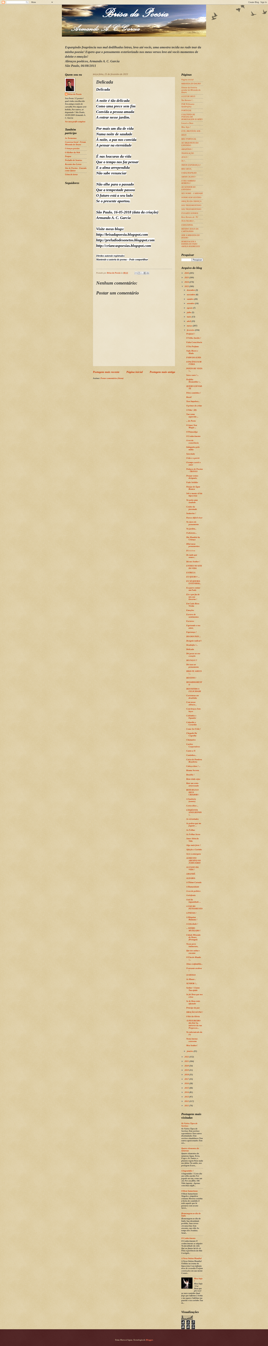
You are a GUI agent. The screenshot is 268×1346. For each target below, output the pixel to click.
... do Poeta (191, 421)
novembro (191, 295)
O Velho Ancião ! (193, 338)
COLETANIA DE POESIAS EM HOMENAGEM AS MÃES (192, 116)
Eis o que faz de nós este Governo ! (193, 596)
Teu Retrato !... (187, 100)
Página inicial (134, 372)
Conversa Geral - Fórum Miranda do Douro (75, 143)
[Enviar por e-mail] (136, 273)
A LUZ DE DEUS (188, 96)
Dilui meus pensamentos (193, 545)
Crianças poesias (72, 148)
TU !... (183, 161)
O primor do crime (194, 406)
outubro (190, 299)
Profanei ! (190, 334)
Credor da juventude (191, 508)
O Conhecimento (193, 436)
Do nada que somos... (191, 556)
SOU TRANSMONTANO (191, 205)
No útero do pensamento (192, 523)
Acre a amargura (193, 854)
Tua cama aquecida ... (192, 415)
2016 (187, 1083)
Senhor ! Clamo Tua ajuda (193, 989)
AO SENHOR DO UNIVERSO (188, 188)
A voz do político (193, 891)
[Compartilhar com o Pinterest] (147, 273)
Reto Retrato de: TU (189, 217)
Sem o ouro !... (192, 375)
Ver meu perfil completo (75, 122)
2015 (187, 1088)
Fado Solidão (192, 482)
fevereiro (191, 330)
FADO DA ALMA (193, 357)
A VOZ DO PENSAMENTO (194, 907)
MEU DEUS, (186, 169)
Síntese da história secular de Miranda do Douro (191, 89)
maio (189, 317)
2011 (187, 1106)
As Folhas (190, 830)
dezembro (191, 290)
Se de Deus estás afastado (193, 1002)
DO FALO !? (191, 660)
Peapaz (68, 156)
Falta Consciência (194, 342)
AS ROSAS (191, 975)
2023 (187, 286)
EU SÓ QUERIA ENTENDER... (193, 582)
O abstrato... (191, 533)
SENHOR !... (191, 983)
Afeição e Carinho (194, 850)
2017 (187, 1079)
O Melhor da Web (72, 152)
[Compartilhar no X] (141, 273)
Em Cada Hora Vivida (192, 605)
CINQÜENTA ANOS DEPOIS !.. (194, 812)
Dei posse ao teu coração (193, 654)
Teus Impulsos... (193, 401)
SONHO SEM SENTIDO (191, 197)
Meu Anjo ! (186, 127)
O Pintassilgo (192, 432)
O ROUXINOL (187, 225)
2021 (187, 1061)
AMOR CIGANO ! (188, 177)
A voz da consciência (192, 441)
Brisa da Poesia (75, 94)
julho (189, 312)
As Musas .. (191, 979)
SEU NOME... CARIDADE (192, 193)
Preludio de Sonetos (73, 160)
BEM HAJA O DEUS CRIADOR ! (192, 792)
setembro (191, 303)
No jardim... (191, 529)
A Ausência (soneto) (191, 800)
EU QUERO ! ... (193, 577)
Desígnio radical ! (194, 641)
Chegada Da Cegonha (191, 734)
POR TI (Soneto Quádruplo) (187, 105)
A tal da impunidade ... (193, 901)
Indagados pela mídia (193, 448)
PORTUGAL (186, 110)
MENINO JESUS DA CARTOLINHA (189, 230)
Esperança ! (191, 632)
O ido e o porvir (193, 458)
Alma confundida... (194, 964)
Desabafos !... (192, 645)
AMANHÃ (190, 874)
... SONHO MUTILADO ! (193, 929)
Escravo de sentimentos (192, 615)
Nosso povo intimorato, (192, 945)
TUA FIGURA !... (188, 221)
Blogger (149, 1340)
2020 (187, 1066)
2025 (187, 277)
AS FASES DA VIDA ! (192, 868)
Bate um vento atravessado (192, 784)
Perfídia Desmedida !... (193, 380)
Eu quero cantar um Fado (193, 589)
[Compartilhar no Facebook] (144, 273)
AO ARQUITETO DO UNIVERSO (189, 144)
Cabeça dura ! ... (193, 766)
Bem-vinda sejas (193, 779)
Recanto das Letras (73, 164)
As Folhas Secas (193, 834)
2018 (187, 1075)
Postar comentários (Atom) (111, 378)
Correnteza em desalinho (192, 696)
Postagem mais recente (106, 372)
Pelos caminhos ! (193, 393)
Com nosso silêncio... (191, 703)
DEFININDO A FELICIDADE (193, 690)
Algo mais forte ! (193, 845)
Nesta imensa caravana (192, 1040)
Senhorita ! (191, 513)
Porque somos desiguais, (192, 477)
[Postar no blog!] (139, 273)
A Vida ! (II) (191, 410)
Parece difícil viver (194, 518)
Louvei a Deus (187, 123)
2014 (187, 1092)
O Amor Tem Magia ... (191, 426)
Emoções (190, 610)
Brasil (189, 397)
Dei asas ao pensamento (192, 665)
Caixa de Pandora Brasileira (194, 760)
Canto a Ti (190, 751)
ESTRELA (190, 573)
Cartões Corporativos (193, 745)
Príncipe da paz (193, 1008)
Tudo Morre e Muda (192, 352)
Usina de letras (71, 174)
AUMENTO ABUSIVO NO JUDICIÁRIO (193, 860)
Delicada (190, 649)
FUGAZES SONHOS (189, 213)
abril (189, 321)
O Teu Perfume (192, 346)
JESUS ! (184, 157)
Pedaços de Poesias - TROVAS (194, 470)
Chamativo (191, 740)
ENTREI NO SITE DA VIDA (194, 567)
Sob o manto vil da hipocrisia (194, 494)
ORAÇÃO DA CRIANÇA (191, 201)
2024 (187, 282)
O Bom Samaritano (189, 1191)
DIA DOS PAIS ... (193, 636)
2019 (187, 1070)
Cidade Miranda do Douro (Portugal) (193, 937)
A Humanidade (192, 887)
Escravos (190, 621)
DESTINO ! (191, 678)
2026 (187, 273)
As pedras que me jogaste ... (193, 824)
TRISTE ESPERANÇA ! (191, 165)
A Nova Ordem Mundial (191, 1258)
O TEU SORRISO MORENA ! (188, 182)
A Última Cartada (193, 882)
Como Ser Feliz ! (193, 729)
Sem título (190, 454)
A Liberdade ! (192, 924)
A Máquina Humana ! (191, 918)
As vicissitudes (192, 819)
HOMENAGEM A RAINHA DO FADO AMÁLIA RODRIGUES (190, 244)
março (190, 326)
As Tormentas (71, 138)
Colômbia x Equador (191, 717)
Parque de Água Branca (193, 488)
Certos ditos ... (192, 806)
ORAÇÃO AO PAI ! (194, 1012)
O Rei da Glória (193, 1016)
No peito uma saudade (192, 501)
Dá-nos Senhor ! (193, 562)
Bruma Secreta (192, 770)
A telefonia (191, 895)
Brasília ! (190, 775)
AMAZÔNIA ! (186, 149)
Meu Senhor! (191, 1045)
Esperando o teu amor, (193, 626)
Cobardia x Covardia (191, 723)
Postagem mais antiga (162, 372)
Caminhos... (191, 755)
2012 (187, 1101)
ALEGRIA (190, 878)
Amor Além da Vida (192, 840)
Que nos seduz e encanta (193, 952)
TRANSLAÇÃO (187, 153)
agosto (190, 308)
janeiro (190, 1051)
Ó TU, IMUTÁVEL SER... (191, 131)
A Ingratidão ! (187, 1171)
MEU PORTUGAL (188, 139)
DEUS (183, 135)
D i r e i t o (190, 551)
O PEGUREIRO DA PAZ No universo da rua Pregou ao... (194, 1024)
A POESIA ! (191, 913)
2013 (187, 1097)
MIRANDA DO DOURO (191, 84)
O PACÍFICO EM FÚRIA (193, 363)
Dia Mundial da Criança (193, 538)
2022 (187, 1057)
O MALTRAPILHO (189, 173)
